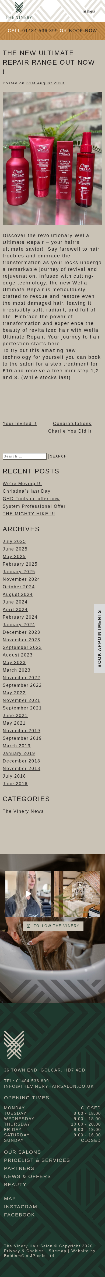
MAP (10, 1198)
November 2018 (21, 768)
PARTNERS (19, 1168)
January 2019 (19, 753)
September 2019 (22, 738)
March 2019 (17, 746)
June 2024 (15, 602)
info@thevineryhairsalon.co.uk (49, 1086)
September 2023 (22, 647)
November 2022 (21, 677)
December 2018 (21, 761)
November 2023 (21, 640)
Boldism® (14, 1255)
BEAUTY (15, 1184)
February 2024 (20, 617)
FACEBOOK (19, 1215)
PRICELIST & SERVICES (37, 1160)
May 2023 (14, 662)
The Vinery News (23, 811)
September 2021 (22, 708)
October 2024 (19, 587)
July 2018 (14, 776)
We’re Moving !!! (22, 483)
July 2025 (14, 541)
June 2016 (15, 783)
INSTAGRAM (20, 1206)
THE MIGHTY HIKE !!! (29, 514)
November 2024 (21, 579)
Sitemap (57, 1251)
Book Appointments (99, 639)
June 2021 (15, 715)
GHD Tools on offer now (31, 498)
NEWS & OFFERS (27, 1176)
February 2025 (20, 564)
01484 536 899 (40, 30)
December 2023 (21, 632)
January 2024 (19, 624)
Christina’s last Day (27, 491)
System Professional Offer (34, 506)
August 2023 (18, 655)
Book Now (83, 30)
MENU (89, 12)
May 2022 (14, 693)
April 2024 (15, 609)
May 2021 (14, 723)
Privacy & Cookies (24, 1251)
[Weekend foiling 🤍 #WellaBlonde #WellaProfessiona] (28, 894)
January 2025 (19, 571)
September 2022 (22, 685)
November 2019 (21, 730)
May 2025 (14, 556)
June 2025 (15, 549)
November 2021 (21, 700)
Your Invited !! (20, 423)
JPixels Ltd (42, 1255)
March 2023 (17, 670)
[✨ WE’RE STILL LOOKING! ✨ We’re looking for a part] (77, 894)
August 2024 (18, 594)
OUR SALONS (22, 1152)
